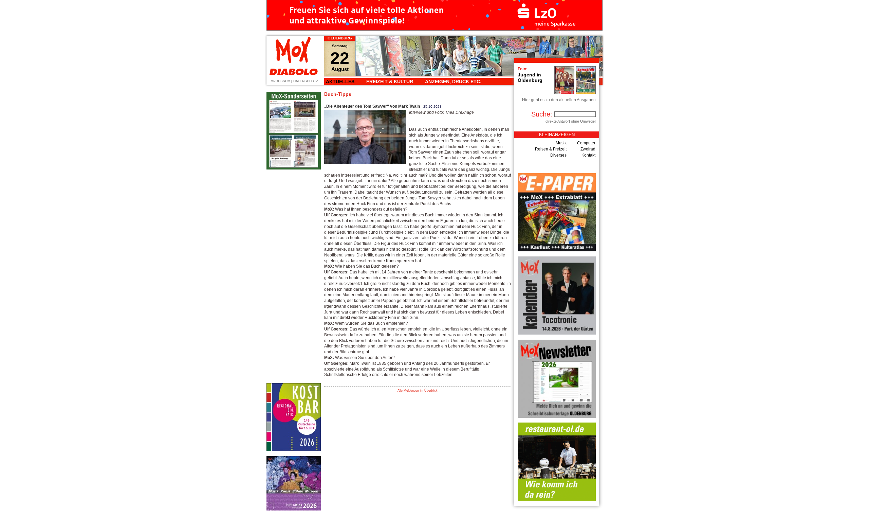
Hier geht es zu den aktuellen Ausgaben (559, 99)
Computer (586, 143)
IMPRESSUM (280, 81)
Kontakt (588, 155)
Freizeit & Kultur (389, 81)
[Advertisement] (293, 276)
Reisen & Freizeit (551, 149)
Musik (561, 143)
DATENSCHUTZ (305, 81)
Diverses (558, 155)
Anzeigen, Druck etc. (453, 81)
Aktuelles (340, 81)
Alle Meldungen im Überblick (417, 390)
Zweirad (587, 149)
